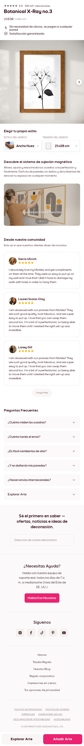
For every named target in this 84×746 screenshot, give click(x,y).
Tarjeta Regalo (42, 662)
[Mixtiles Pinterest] (53, 633)
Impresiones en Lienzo (42, 683)
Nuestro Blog (42, 669)
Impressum (28, 714)
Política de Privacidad (28, 709)
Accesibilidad (62, 719)
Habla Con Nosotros (42, 598)
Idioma (42, 654)
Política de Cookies (58, 709)
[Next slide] (79, 82)
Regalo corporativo (42, 676)
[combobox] (22, 146)
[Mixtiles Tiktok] (42, 633)
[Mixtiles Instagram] (20, 633)
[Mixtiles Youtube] (64, 633)
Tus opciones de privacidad (42, 690)
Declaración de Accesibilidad (31, 719)
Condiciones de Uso (50, 714)
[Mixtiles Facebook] (31, 633)
